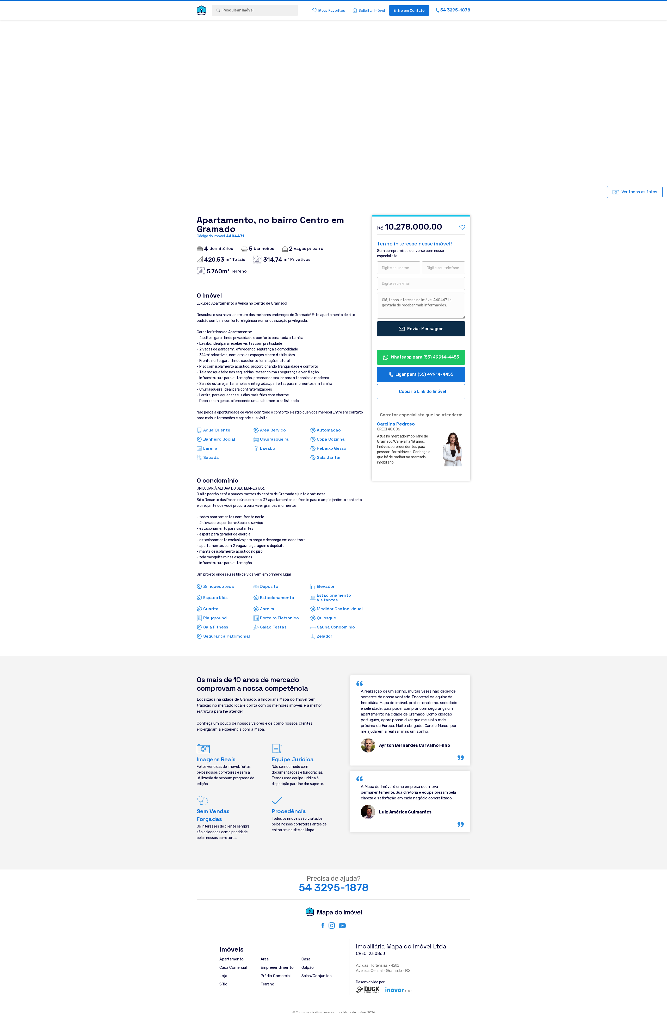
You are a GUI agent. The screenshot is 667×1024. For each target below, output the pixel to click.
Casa (305, 959)
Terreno (267, 984)
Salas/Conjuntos (316, 975)
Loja (223, 975)
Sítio (223, 984)
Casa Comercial (233, 967)
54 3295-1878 (334, 888)
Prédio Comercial (276, 975)
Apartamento (231, 959)
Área (265, 959)
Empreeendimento (277, 967)
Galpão (307, 967)
